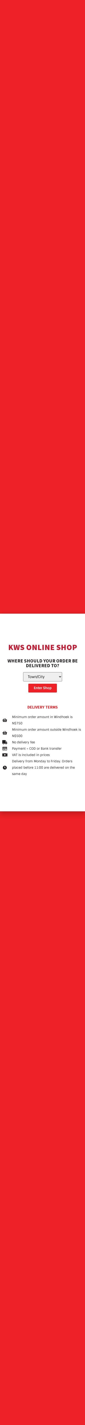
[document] (42, 712)
